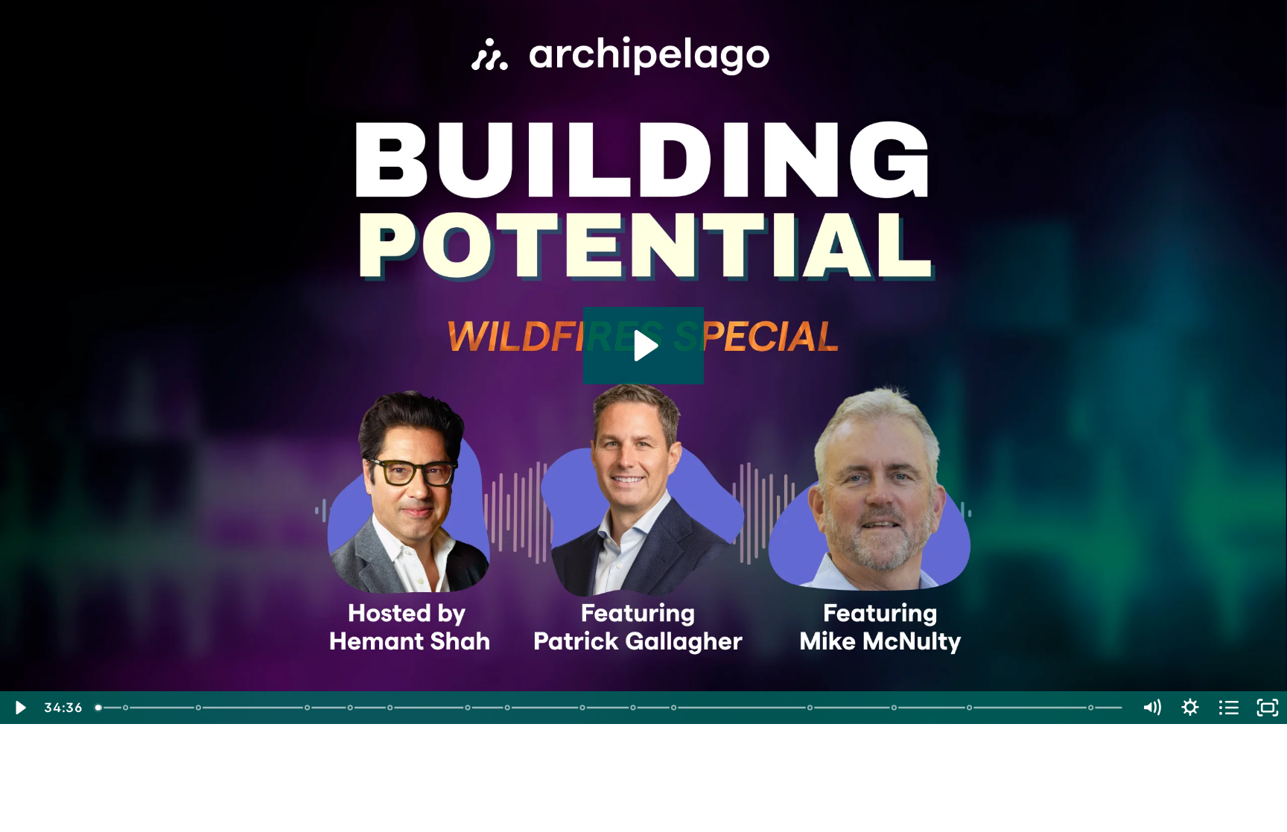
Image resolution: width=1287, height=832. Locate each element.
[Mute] (1151, 707)
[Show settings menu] (1190, 707)
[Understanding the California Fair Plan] (350, 707)
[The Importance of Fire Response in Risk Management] (895, 707)
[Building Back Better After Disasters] (971, 707)
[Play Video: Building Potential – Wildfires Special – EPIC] (644, 345)
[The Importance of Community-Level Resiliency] (583, 707)
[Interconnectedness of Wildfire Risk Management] (1092, 707)
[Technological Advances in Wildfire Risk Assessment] (811, 707)
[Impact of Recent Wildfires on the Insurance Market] (198, 707)
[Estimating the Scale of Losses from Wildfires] (307, 707)
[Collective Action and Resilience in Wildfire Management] (633, 707)
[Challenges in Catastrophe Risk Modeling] (674, 707)
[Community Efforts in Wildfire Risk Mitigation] (507, 707)
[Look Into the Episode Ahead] (99, 707)
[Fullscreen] (1267, 707)
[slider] (610, 707)
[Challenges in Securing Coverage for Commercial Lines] (468, 707)
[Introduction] (125, 707)
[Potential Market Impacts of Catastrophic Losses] (390, 707)
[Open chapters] (1229, 707)
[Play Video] (19, 707)
